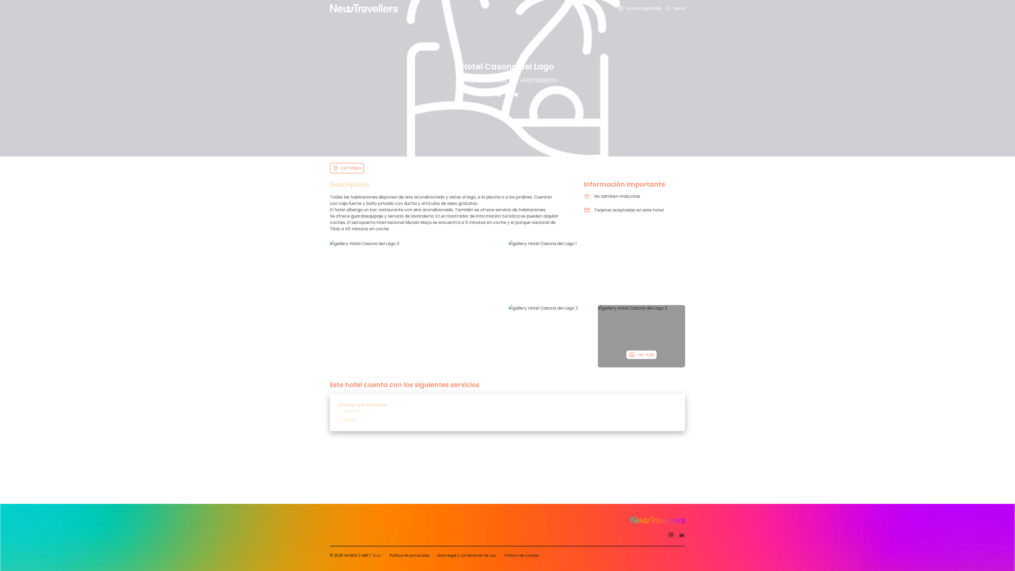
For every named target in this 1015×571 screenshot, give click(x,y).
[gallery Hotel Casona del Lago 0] (418, 304)
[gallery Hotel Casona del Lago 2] (552, 336)
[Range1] (499, 94)
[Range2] (507, 94)
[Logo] (364, 8)
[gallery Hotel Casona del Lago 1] (597, 272)
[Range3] (516, 94)
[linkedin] (682, 535)
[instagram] (671, 535)
